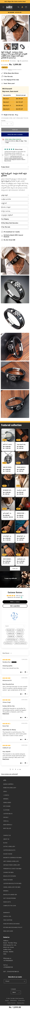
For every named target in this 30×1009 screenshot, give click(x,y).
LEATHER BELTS (7, 813)
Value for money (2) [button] (20, 643)
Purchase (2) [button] (8, 643)
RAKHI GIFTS (7, 902)
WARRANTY (6, 912)
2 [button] (12, 769)
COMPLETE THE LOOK (9, 905)
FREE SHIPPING (7, 920)
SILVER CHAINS (7, 853)
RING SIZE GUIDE (8, 931)
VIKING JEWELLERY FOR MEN (11, 887)
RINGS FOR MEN (8, 879)
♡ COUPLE (6, 795)
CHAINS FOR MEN (8, 872)
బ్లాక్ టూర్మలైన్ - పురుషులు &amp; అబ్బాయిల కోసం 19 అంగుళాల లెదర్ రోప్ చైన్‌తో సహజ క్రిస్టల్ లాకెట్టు (7, 513)
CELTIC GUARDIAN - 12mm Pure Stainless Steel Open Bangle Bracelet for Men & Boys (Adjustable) (7, 559)
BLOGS (5, 842)
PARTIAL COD (7, 916)
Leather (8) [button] (11, 633)
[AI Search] (27, 504)
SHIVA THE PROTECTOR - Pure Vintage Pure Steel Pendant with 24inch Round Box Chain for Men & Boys (7, 467)
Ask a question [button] (15, 606)
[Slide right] (28, 47)
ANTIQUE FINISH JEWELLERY (11, 865)
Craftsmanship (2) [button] (12, 639)
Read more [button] (6, 713)
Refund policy (13, 1000)
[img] (6, 659)
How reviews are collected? (9, 774)
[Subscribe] (24, 981)
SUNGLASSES (7, 802)
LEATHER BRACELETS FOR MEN (12, 883)
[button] (3, 7)
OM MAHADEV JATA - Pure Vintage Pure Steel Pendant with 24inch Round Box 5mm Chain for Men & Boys (7, 490)
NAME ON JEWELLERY (9, 787)
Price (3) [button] (19, 636)
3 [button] (15, 769)
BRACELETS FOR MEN (9, 876)
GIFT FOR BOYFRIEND (9, 898)
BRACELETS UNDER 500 (10, 894)
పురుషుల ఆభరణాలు (8, 784)
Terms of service (11, 1003)
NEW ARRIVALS (7, 824)
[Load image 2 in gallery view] (15, 46)
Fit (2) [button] (22, 639)
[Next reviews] (27, 155)
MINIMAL (6, 798)
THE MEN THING (14, 998)
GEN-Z (5, 791)
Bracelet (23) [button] (10, 630)
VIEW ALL (6, 821)
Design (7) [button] (20, 633)
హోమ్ (4, 780)
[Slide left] (2, 47)
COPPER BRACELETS (9, 850)
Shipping (10, 69)
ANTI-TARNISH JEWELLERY (11, 861)
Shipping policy (20, 1003)
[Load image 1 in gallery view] (7, 46)
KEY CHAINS (6, 806)
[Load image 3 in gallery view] (22, 46)
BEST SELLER (7, 828)
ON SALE (5, 817)
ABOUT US (6, 839)
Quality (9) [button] (20, 630)
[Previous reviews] (3, 155)
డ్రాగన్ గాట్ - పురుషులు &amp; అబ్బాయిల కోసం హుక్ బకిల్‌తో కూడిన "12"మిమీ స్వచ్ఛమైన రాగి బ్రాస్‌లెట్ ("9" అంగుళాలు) (7, 444)
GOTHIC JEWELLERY (9, 846)
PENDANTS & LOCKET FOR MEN (12, 868)
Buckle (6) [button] (11, 636)
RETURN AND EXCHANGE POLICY (12, 927)
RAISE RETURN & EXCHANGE (11, 923)
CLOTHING (6, 810)
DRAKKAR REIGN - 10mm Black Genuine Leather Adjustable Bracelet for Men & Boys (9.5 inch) (21, 513)
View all (15, 568)
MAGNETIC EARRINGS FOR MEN (12, 857)
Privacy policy (21, 1000)
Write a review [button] (15, 602)
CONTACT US (7, 835)
